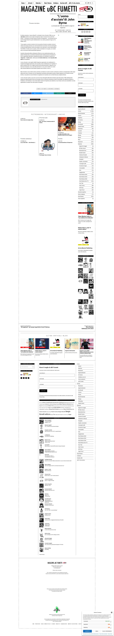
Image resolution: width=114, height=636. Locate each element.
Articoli (30, 3)
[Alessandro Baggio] (41, 540)
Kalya (70, 407)
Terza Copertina (81, 198)
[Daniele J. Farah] (41, 471)
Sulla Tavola (81, 185)
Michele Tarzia (47, 439)
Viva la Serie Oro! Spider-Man (26, 120)
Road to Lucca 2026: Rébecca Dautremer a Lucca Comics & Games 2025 (86, 352)
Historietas (80, 128)
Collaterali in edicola (49, 404)
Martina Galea (47, 533)
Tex (54, 414)
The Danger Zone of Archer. (45, 155)
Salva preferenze (107, 631)
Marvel (79, 137)
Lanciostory (41, 409)
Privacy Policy (110, 633)
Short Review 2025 (83, 176)
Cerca (79, 14)
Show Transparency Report (57, 621)
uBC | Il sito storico (74, 3)
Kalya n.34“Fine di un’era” (47, 496)
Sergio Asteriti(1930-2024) (47, 525)
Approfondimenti (81, 109)
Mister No (72, 409)
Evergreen (81, 159)
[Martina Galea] (41, 535)
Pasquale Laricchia (48, 430)
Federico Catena (48, 513)
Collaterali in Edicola (83, 157)
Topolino (61, 414)
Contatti (80, 623)
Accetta (87, 631)
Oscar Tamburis (48, 449)
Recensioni (80, 141)
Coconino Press (41, 404)
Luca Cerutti (47, 444)
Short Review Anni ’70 (82, 442)
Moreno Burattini (42, 411)
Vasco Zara (47, 454)
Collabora (55, 3)
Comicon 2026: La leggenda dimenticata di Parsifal (54, 519)
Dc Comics (44, 88)
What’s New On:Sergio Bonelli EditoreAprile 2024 (48, 501)
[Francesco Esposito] (41, 505)
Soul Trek (81, 183)
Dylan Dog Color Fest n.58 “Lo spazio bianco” (53, 431)
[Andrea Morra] (41, 520)
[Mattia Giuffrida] (41, 550)
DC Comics (60, 31)
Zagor (69, 414)
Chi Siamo (80, 374)
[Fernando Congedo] (41, 545)
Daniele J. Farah (48, 469)
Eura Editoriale (68, 404)
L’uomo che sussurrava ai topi (50, 529)
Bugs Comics (72, 402)
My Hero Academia (48, 539)
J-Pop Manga (66, 407)
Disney (79, 122)
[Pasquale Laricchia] (41, 432)
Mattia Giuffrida (48, 548)
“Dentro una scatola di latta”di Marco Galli (50, 442)
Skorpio (51, 414)
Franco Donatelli (45, 405)
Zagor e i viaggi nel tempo (49, 480)
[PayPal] (88, 3)
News (79, 139)
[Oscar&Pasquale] (41, 500)
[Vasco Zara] (41, 456)
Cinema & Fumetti (83, 154)
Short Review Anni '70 (83, 181)
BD (64, 402)
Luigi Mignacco (46, 409)
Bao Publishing (60, 402)
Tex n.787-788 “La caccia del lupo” (51, 510)
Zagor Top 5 (81, 189)
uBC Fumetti (80, 381)
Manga (79, 135)
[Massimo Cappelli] (41, 427)
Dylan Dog (61, 404)
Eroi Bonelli (80, 124)
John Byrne (50, 88)
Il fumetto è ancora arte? (49, 505)
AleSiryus (46, 493)
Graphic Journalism (83, 161)
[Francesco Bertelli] (41, 491)
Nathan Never (49, 411)
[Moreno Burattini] (41, 530)
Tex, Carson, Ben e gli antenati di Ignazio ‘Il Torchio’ (54, 544)
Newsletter (58, 623)
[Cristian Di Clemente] (41, 481)
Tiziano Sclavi (57, 414)
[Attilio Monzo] (41, 510)
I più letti (80, 130)
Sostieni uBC (63, 3)
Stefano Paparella (48, 484)
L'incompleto (82, 168)
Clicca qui (48, 588)
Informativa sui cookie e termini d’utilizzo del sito (91, 633)
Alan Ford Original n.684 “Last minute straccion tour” (54, 465)
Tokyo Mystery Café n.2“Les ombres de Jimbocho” (88, 40)
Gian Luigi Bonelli (68, 405)
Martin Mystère (55, 409)
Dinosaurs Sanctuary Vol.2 (50, 490)
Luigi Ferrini (47, 523)
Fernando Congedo (48, 543)
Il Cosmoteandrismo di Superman (65, 142)
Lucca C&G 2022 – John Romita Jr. (27, 142)
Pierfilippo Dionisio (48, 459)
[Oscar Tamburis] (41, 451)
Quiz (80, 170)
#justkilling (47, 549)
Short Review (48, 3)
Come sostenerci (81, 379)
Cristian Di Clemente (61, 30)
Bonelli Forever (82, 152)
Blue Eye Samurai (48, 470)
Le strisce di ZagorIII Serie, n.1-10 (48, 422)
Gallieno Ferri (51, 405)
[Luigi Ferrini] (41, 525)
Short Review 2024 (83, 174)
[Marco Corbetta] (41, 466)
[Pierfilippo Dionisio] (41, 461)
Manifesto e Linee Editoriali (73, 623)
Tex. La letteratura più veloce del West (52, 426)
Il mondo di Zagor (83, 165)
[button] (111, 612)
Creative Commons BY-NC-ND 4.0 (51, 573)
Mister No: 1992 (48, 485)
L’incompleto (81, 429)
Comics (57, 31)
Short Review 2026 (83, 179)
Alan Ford (40, 402)
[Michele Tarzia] (41, 441)
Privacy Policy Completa (103, 633)
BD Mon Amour (82, 148)
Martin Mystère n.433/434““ (51, 452)
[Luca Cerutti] (41, 446)
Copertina (80, 117)
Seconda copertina (82, 192)
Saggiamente (82, 172)
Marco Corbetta (48, 464)
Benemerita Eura (82, 150)
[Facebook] (85, 3)
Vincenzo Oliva (47, 474)
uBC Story (81, 187)
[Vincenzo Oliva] (41, 476)
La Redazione (47, 435)
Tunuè (64, 414)
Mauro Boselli (67, 409)
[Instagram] (87, 3)
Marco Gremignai (48, 420)
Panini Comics (54, 411)
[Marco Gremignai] (41, 422)
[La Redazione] (41, 436)
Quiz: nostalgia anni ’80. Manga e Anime (52, 534)
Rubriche (38, 3)
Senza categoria (81, 194)
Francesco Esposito (48, 503)
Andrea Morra (47, 518)
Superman (57, 88)
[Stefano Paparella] (41, 486)
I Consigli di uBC (82, 163)
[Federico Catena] (41, 515)
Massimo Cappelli (48, 425)
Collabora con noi (82, 377)
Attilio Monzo (47, 508)
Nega (97, 631)
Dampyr (54, 404)
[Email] (90, 3)
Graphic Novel (81, 126)
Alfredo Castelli (45, 402)
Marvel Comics (61, 409)
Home (23, 3)
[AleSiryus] (41, 495)
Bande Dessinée (81, 113)
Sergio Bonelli (61, 411)
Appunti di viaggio (83, 146)
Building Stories (47, 515)
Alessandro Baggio (48, 538)
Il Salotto (80, 133)
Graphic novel (50, 407)
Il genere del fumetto (87, 59)
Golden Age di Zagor (45, 407)
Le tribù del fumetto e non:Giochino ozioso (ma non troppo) (65, 134)
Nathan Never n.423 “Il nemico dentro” (88, 47)
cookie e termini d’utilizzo (46, 623)
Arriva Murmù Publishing (87, 53)
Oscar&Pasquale (48, 498)
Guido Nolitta (56, 407)
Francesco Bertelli (48, 489)
